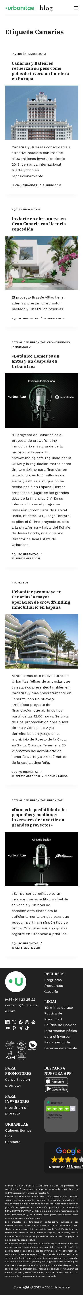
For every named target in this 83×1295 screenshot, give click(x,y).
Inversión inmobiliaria (29, 53)
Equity (17, 209)
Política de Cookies (60, 1025)
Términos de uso (58, 1007)
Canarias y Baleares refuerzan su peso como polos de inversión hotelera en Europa (40, 71)
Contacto (12, 1142)
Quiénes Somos (18, 1130)
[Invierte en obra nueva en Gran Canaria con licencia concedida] (41, 263)
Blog (8, 1136)
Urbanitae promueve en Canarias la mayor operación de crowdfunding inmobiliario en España (41, 599)
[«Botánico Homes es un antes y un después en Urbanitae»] (41, 400)
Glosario (51, 991)
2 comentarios (56, 776)
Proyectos (31, 209)
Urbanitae (55, 800)
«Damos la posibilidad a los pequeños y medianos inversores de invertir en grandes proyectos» (40, 817)
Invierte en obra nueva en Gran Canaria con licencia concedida (39, 224)
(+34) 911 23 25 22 (20, 999)
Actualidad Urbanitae (29, 342)
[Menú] (76, 8)
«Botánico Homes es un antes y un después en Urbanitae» (36, 361)
